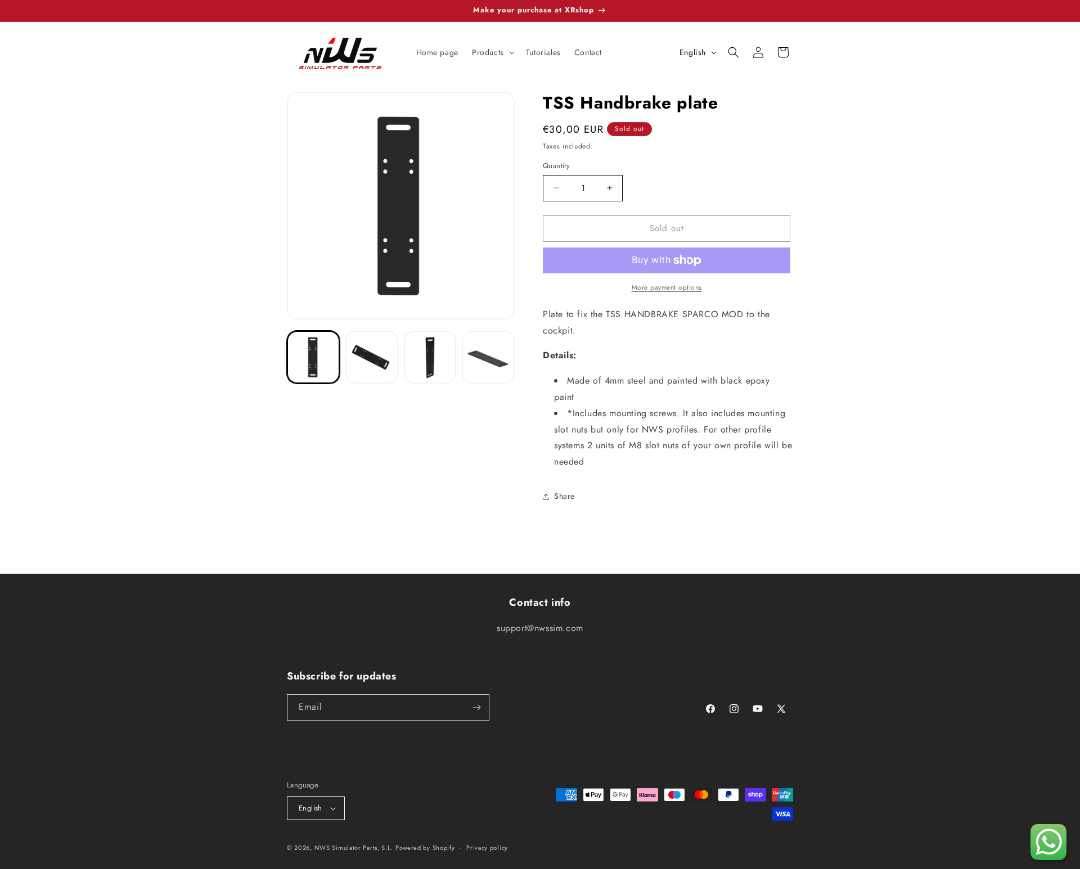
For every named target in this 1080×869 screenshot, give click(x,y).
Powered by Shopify (425, 847)
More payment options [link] (667, 287)
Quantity (556, 165)
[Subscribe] (476, 707)
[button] (492, 52)
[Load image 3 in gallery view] (430, 357)
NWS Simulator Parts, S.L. (353, 847)
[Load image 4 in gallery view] (488, 357)
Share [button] (564, 496)
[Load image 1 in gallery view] (313, 357)
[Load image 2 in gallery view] (371, 357)
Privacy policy (487, 847)
